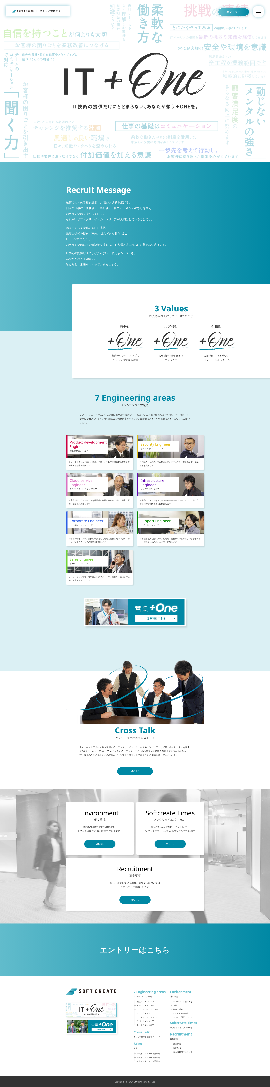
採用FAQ (177, 1048)
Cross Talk (147, 1034)
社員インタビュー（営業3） (149, 1061)
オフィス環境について (182, 1017)
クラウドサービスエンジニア (149, 1009)
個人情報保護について (182, 1052)
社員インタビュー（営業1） (149, 1053)
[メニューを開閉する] (258, 11)
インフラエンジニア (145, 1013)
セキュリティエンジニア (147, 1005)
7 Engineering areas (150, 993)
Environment (180, 993)
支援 (175, 1005)
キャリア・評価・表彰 (182, 1001)
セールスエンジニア (145, 1025)
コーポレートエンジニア (147, 1017)
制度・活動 (178, 1009)
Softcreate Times (183, 1024)
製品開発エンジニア (145, 1001)
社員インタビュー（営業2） (149, 1057)
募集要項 (177, 1044)
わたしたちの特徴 (181, 1013)
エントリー (233, 12)
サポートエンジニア (145, 1021)
